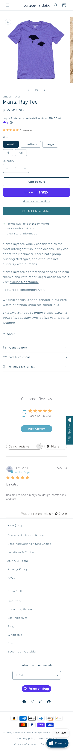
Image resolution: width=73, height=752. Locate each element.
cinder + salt (19, 732)
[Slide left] (28, 90)
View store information (23, 233)
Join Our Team (17, 560)
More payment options (36, 201)
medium (31, 144)
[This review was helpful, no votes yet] (56, 514)
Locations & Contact (21, 552)
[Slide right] (45, 90)
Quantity (8, 160)
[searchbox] (21, 446)
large (50, 144)
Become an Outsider (22, 651)
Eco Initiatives (17, 617)
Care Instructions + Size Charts (29, 544)
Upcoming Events (20, 609)
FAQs (11, 577)
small (11, 144)
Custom (13, 643)
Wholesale (14, 634)
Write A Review (36, 429)
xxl (21, 152)
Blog (10, 626)
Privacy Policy (17, 569)
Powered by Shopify (38, 732)
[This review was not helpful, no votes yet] (63, 514)
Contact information (25, 744)
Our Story (14, 601)
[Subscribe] (56, 675)
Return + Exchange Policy (25, 535)
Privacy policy (27, 738)
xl (8, 152)
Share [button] (11, 334)
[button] (7, 5)
